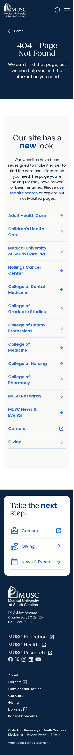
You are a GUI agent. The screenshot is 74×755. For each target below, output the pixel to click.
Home (18, 31)
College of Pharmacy (36, 380)
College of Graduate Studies (36, 309)
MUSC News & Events (36, 412)
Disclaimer (15, 734)
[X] (17, 659)
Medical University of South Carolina (36, 251)
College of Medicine (36, 347)
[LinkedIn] (30, 659)
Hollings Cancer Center (36, 270)
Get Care (15, 695)
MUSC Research (36, 396)
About (13, 675)
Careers (36, 429)
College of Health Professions (36, 328)
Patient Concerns (22, 716)
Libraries (18, 709)
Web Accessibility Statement (29, 743)
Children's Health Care (36, 232)
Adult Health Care (36, 216)
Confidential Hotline (25, 689)
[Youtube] (38, 659)
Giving (36, 442)
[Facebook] (10, 659)
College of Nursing (36, 364)
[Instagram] (23, 659)
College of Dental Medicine (36, 289)
